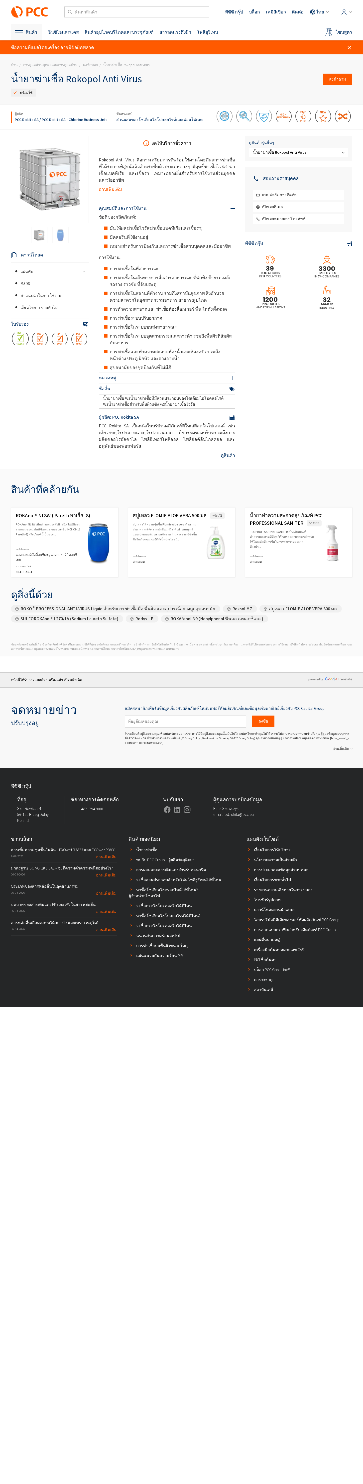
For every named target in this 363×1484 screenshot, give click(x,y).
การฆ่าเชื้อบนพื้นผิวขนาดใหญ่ (162, 945)
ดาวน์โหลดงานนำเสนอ (274, 909)
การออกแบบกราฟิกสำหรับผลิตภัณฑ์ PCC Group (295, 929)
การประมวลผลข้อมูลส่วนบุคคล (281, 869)
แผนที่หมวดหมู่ (267, 939)
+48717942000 (91, 809)
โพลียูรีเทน (207, 32)
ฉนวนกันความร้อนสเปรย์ (158, 935)
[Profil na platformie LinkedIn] (177, 810)
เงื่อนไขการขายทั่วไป (38, 307)
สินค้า (31, 32)
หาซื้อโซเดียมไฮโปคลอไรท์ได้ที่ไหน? (168, 915)
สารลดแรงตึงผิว (175, 32)
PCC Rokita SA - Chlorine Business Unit (74, 119)
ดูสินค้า (228, 455)
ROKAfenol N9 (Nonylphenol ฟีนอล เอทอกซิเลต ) (216, 619)
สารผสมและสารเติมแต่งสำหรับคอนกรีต (171, 869)
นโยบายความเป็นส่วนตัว (275, 860)
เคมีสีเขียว (276, 12)
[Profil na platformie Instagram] (187, 810)
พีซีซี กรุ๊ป (234, 12)
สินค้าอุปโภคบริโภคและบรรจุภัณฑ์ (119, 32)
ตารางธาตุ (263, 979)
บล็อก (254, 12)
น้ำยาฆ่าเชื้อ (146, 850)
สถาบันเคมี (263, 989)
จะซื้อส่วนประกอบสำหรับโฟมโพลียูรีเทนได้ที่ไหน (178, 879)
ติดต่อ (298, 12)
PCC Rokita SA (27, 119)
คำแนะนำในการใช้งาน (40, 295)
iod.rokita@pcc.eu (239, 814)
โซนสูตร (344, 32)
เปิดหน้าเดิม (73, 680)
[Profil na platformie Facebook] (167, 810)
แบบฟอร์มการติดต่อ (279, 195)
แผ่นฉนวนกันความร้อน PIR (159, 955)
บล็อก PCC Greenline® (272, 969)
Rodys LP (144, 619)
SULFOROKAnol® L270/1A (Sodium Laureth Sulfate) (69, 619)
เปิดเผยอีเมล (272, 207)
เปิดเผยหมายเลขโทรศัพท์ (284, 219)
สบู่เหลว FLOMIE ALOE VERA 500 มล (303, 609)
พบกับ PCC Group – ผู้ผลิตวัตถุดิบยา (165, 860)
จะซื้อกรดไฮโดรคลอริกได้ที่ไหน (164, 905)
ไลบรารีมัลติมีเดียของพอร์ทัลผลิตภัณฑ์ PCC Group (297, 919)
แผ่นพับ (26, 271)
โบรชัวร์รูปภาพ (267, 899)
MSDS (25, 283)
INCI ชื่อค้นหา (265, 959)
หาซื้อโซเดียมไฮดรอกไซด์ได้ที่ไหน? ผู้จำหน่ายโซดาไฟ (163, 892)
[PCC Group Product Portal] (29, 12)
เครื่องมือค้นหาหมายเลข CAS (279, 949)
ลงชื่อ (263, 721)
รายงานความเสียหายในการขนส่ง (283, 889)
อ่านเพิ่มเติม (110, 189)
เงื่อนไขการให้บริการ (272, 850)
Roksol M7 (242, 609)
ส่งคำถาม (337, 79)
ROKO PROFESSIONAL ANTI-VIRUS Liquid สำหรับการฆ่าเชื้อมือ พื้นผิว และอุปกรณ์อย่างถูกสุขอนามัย (117, 608)
